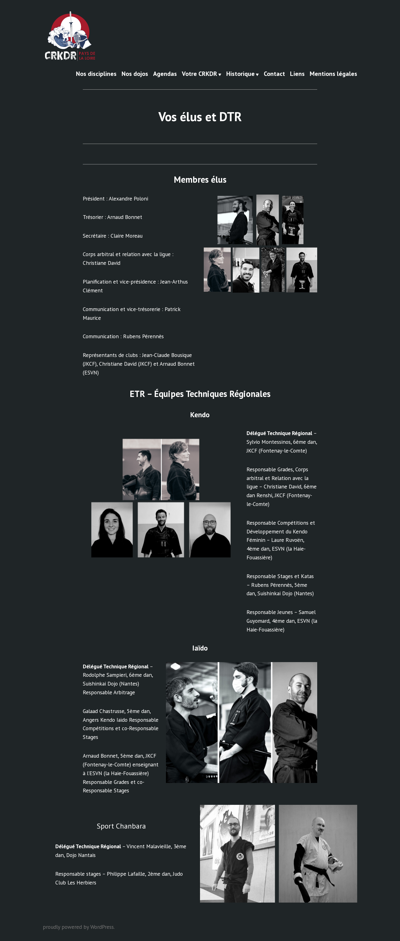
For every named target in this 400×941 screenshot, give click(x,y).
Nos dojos (135, 74)
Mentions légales (333, 74)
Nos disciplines (96, 74)
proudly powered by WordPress (78, 926)
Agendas (165, 74)
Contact (274, 74)
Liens (297, 74)
